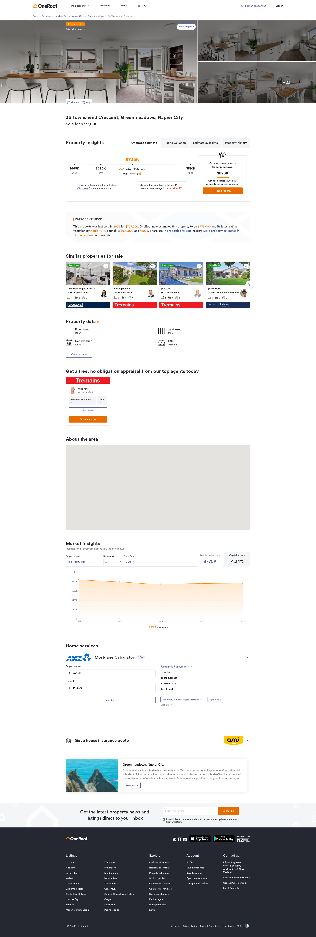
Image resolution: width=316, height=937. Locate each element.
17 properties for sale (178, 230)
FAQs (239, 926)
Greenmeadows (96, 16)
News (124, 6)
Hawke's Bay (61, 16)
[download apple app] (200, 839)
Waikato (70, 878)
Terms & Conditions (210, 926)
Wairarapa (109, 862)
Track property (186, 27)
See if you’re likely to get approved (181, 700)
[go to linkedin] (185, 839)
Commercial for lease (160, 889)
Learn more (131, 785)
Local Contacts (231, 888)
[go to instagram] (174, 839)
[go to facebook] (180, 839)
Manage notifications (197, 883)
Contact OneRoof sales (235, 883)
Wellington (110, 868)
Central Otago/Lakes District (119, 894)
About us (175, 926)
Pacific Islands (111, 910)
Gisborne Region (74, 889)
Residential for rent (159, 868)
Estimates (105, 6)
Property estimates (159, 873)
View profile (88, 411)
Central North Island (76, 894)
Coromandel (72, 883)
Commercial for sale (160, 883)
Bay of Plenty (72, 873)
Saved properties (195, 868)
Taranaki (70, 905)
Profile (189, 862)
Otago (107, 899)
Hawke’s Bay (72, 899)
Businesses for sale (159, 894)
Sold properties (157, 878)
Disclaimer (165, 705)
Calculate (111, 700)
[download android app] (224, 839)
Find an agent (156, 899)
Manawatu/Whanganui (78, 910)
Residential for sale (159, 862)
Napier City (77, 16)
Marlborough (111, 873)
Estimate (46, 16)
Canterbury (110, 889)
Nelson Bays (110, 878)
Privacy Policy (190, 926)
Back (35, 16)
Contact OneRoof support (236, 878)
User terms (228, 926)
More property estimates (219, 230)
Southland (109, 905)
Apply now (215, 700)
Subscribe (228, 811)
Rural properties (157, 905)
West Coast (110, 883)
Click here (82, 188)
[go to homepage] (45, 6)
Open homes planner (197, 878)
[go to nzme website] (243, 839)
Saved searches (194, 873)
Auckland (71, 868)
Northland (71, 862)
